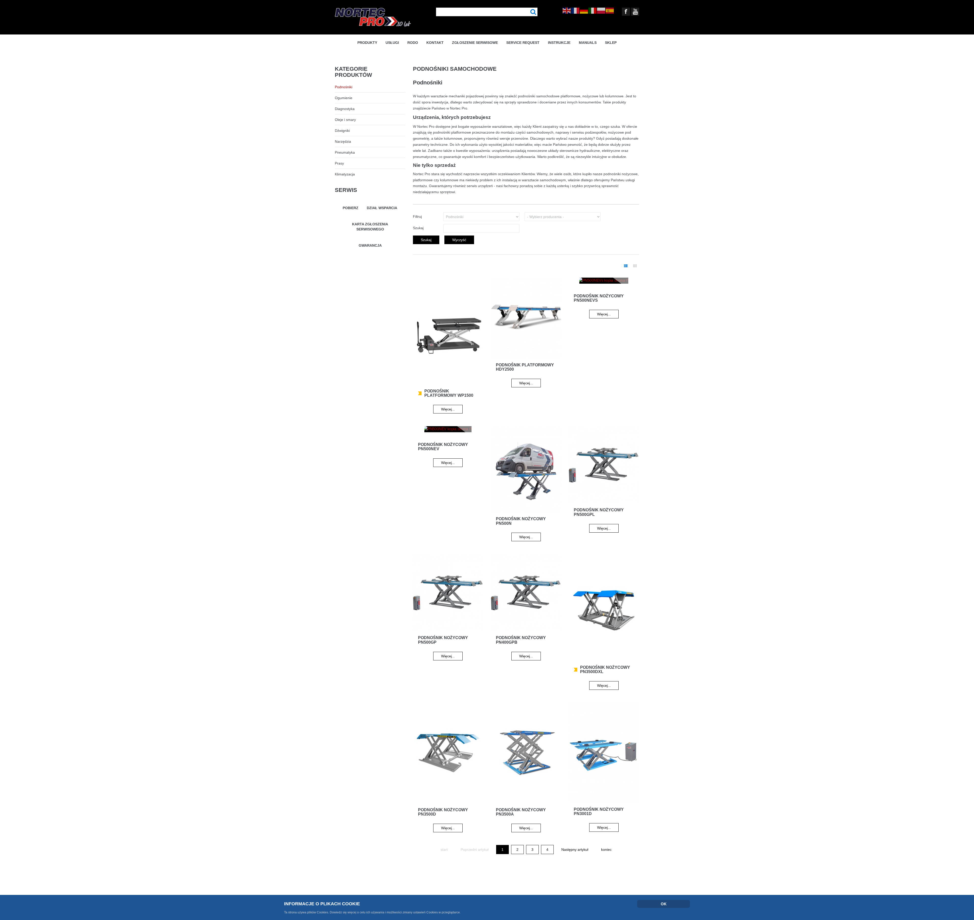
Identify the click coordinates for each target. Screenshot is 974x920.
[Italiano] (592, 10)
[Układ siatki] (635, 266)
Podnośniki (343, 87)
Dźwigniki (342, 131)
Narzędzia (343, 141)
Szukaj (533, 12)
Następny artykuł (574, 849)
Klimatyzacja (345, 174)
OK (664, 904)
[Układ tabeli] (625, 266)
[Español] (610, 10)
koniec (606, 849)
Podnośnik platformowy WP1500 (448, 393)
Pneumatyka (345, 152)
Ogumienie (343, 98)
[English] (567, 10)
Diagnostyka (345, 109)
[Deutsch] (584, 10)
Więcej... (448, 409)
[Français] (575, 10)
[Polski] (601, 10)
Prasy (339, 163)
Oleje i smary (345, 120)
